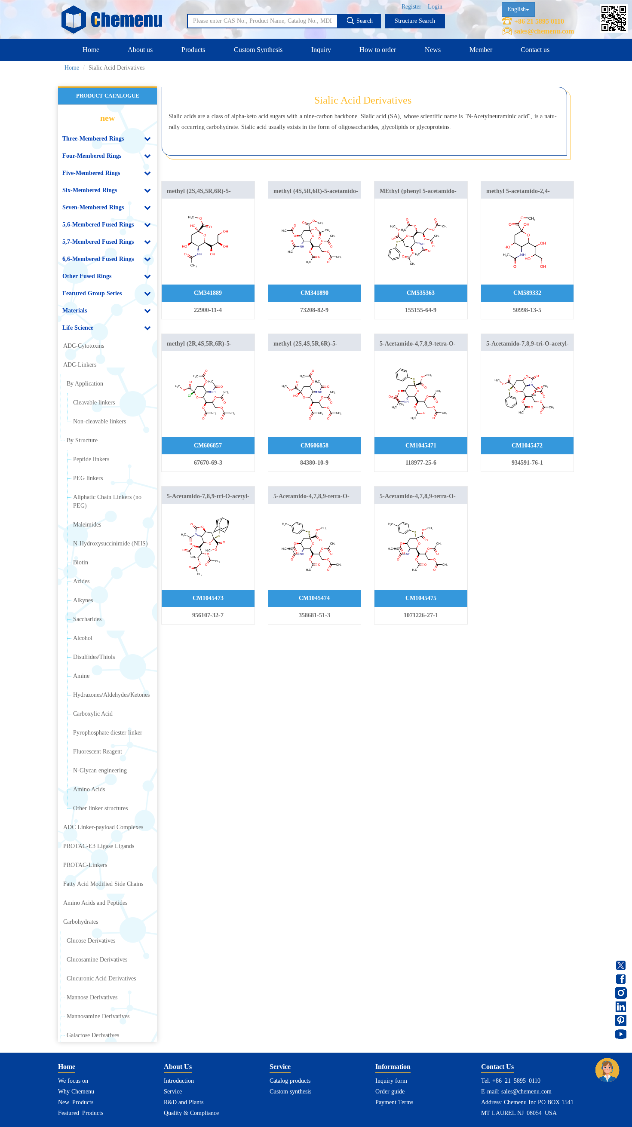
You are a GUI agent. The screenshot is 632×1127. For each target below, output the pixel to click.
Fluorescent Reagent (97, 751)
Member (480, 49)
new (107, 117)
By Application (85, 383)
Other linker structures (100, 808)
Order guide (390, 1091)
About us (140, 49)
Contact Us (497, 1066)
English (516, 9)
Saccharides (87, 619)
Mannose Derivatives (92, 997)
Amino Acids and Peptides (95, 903)
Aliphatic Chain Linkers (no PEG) (107, 501)
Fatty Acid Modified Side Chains (103, 884)
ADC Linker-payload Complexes (103, 827)
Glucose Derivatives (91, 940)
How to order (377, 49)
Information (393, 1066)
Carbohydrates (80, 922)
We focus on (73, 1081)
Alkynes (83, 600)
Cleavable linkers (94, 402)
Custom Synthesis (258, 49)
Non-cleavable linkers (99, 421)
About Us (178, 1066)
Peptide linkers (91, 459)
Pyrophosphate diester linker (107, 732)
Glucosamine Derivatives (97, 959)
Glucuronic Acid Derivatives (101, 978)
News (433, 49)
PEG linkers (88, 478)
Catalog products (290, 1081)
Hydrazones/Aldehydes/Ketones (111, 695)
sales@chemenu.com (544, 31)
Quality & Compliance (191, 1113)
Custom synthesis (290, 1091)
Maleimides (87, 524)
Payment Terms (394, 1102)
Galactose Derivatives (93, 1035)
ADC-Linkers (79, 364)
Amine (81, 676)
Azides (81, 581)
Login (435, 6)
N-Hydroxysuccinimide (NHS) (110, 543)
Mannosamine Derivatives (98, 1016)
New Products (75, 1102)
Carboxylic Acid (93, 713)
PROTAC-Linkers (85, 865)
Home (91, 49)
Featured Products (80, 1113)
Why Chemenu (76, 1091)
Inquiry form (391, 1081)
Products (193, 49)
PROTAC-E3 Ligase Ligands (98, 846)
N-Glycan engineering (100, 770)
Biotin (80, 562)
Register (411, 6)
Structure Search (415, 21)
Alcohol (82, 638)
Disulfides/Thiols (94, 657)
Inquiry (321, 49)
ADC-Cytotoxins (83, 346)
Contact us (535, 49)
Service (173, 1091)
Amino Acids (89, 789)
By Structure (82, 440)
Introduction (179, 1081)
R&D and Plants (183, 1102)
